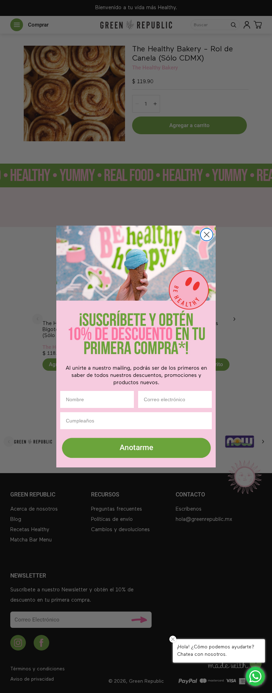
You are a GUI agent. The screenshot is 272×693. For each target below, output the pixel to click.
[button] (136, 449)
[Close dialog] (206, 234)
